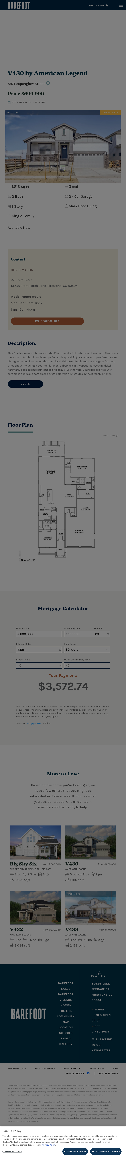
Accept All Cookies (75, 1151)
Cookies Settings (12, 1151)
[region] (63, 1142)
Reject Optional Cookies (106, 1151)
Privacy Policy (48, 1145)
